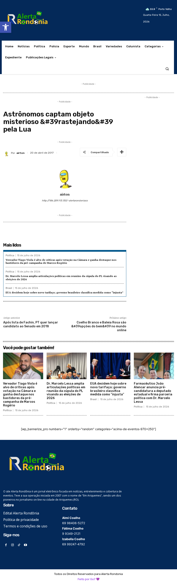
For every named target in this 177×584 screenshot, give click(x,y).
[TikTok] (19, 545)
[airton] (7, 153)
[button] (5, 27)
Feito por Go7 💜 (89, 579)
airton (20, 153)
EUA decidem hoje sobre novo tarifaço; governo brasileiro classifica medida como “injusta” (64, 292)
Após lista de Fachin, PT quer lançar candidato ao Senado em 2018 (30, 324)
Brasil (9, 288)
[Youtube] (25, 545)
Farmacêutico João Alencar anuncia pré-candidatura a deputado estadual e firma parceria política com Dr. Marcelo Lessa (153, 393)
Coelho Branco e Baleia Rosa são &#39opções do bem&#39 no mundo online (98, 326)
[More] (121, 152)
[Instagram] (12, 545)
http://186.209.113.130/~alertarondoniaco (65, 200)
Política (10, 255)
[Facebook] (6, 545)
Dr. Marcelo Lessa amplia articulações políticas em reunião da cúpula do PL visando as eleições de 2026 (66, 391)
